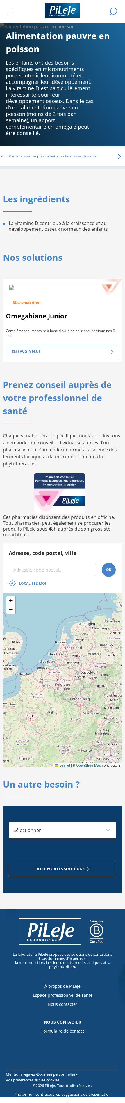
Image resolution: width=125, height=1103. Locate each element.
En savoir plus (26, 351)
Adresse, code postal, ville (42, 552)
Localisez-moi (32, 583)
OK (108, 569)
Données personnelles (56, 1074)
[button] (111, 156)
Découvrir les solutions (60, 868)
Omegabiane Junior (36, 315)
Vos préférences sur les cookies (32, 1080)
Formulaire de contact (62, 1031)
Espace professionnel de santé (62, 995)
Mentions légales (21, 1074)
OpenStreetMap (88, 764)
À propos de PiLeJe (62, 986)
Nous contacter (62, 1004)
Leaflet (64, 764)
